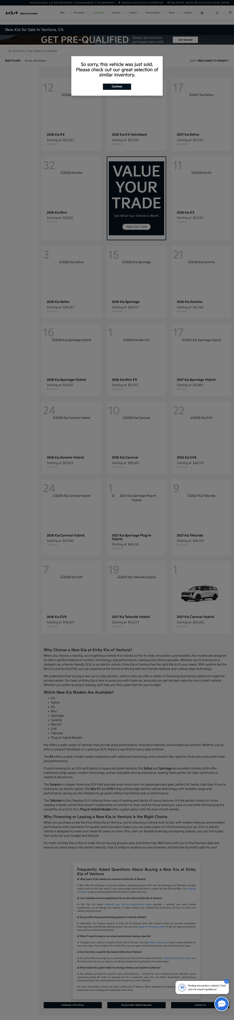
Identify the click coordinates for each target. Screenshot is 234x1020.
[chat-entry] (221, 1004)
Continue (117, 86)
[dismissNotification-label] (226, 981)
